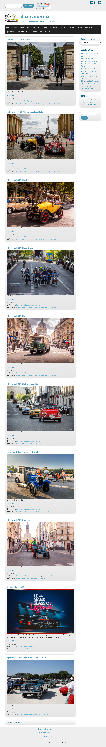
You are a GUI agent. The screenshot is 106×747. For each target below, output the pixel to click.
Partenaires (73, 27)
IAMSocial (42, 742)
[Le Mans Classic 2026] (40, 611)
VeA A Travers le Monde (35, 32)
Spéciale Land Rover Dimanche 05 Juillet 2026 (26, 657)
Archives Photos (24, 27)
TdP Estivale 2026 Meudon (18, 39)
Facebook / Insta (46, 27)
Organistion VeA (10, 32)
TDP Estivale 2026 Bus (16, 316)
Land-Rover (38, 714)
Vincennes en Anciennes (34, 16)
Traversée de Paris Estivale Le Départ (22, 452)
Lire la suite (10, 95)
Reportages (30, 101)
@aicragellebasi (62, 742)
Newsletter (56, 27)
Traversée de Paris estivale (48, 239)
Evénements (19, 169)
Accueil (8, 27)
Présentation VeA (22, 32)
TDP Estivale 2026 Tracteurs (19, 520)
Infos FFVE (36, 27)
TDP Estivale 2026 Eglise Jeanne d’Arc (23, 384)
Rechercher (28, 6)
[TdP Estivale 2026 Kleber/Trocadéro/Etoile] (40, 136)
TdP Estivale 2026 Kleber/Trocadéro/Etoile (25, 111)
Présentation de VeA (87, 102)
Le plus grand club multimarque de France (37, 21)
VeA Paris (47, 32)
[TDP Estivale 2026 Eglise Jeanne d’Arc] (40, 408)
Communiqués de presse (88, 99)
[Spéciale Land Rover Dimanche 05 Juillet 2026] (40, 682)
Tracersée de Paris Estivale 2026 (25, 103)
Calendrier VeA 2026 (84, 27)
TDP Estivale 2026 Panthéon (19, 179)
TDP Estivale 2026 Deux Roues (20, 248)
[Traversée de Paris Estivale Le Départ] (40, 476)
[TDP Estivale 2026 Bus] (40, 340)
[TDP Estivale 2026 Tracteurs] (40, 544)
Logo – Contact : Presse (88, 105)
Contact (65, 27)
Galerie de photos (21, 101)
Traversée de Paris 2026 (53, 103)
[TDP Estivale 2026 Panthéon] (40, 204)
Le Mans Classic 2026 (16, 587)
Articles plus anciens (14, 722)
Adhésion (14, 27)
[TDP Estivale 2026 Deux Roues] (40, 272)
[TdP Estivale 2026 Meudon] (40, 66)
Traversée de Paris (40, 103)
